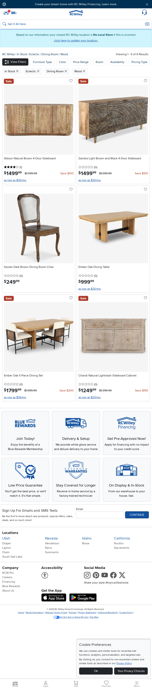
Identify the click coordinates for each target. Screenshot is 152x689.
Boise (85, 543)
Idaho (86, 538)
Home (21, 612)
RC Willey (8, 54)
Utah (6, 538)
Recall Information (35, 612)
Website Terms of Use (56, 612)
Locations (10, 533)
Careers (7, 577)
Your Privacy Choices (131, 671)
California (122, 538)
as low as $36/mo (15, 397)
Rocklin (119, 543)
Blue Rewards (11, 586)
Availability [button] (117, 62)
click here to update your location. (76, 40)
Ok (96, 671)
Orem (5, 552)
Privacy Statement (87, 612)
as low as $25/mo (89, 397)
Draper (6, 543)
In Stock (22, 54)
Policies (73, 612)
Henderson (52, 543)
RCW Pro (8, 573)
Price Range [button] (81, 62)
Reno (48, 548)
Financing (8, 582)
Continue (137, 515)
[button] (21, 4)
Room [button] (99, 62)
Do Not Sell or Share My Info (74, 617)
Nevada (51, 538)
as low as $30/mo (15, 180)
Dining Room (50, 54)
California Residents (108, 612)
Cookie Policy (126, 612)
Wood (64, 54)
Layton (6, 548)
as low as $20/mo (89, 289)
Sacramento (121, 548)
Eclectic (34, 54)
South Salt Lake (12, 557)
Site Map (94, 617)
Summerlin (52, 552)
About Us (8, 590)
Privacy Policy (124, 663)
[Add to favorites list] (71, 80)
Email (79, 509)
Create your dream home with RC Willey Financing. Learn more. (76, 4)
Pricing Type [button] (139, 62)
